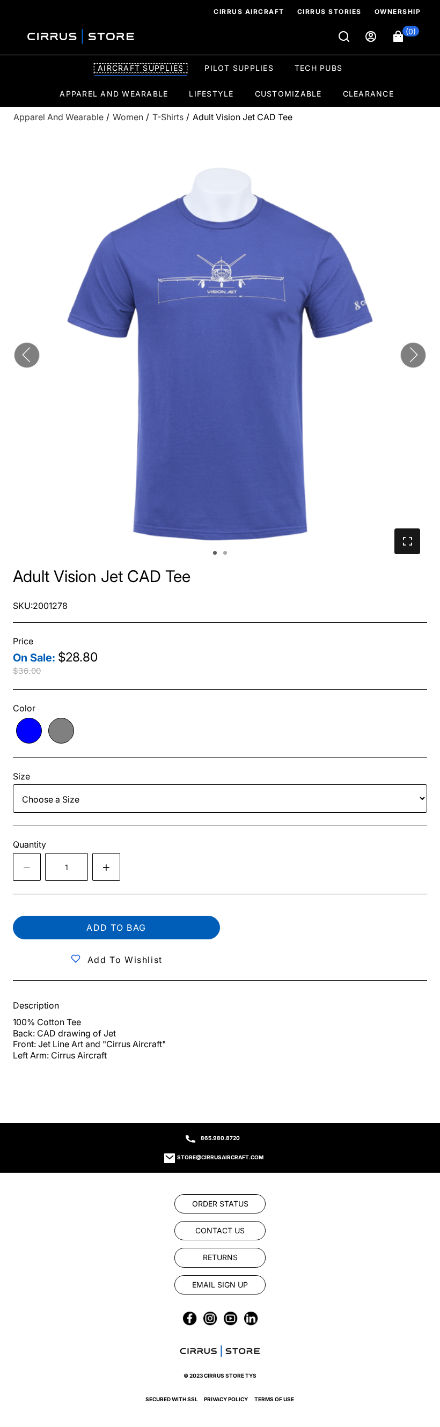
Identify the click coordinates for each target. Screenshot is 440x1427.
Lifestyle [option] (211, 93)
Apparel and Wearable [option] (114, 93)
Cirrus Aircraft (249, 12)
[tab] (215, 553)
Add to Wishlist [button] (125, 959)
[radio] (29, 731)
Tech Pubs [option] (318, 67)
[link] (414, 1354)
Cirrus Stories (329, 12)
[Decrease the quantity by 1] (27, 867)
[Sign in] (372, 36)
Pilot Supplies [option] (239, 67)
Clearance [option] (368, 93)
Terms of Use (274, 1399)
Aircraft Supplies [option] (141, 67)
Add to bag (116, 927)
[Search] (345, 36)
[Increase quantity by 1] (106, 867)
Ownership (398, 12)
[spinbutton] (66, 867)
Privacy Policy (226, 1399)
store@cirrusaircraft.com (220, 1157)
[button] (406, 36)
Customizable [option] (288, 93)
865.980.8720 (220, 1138)
